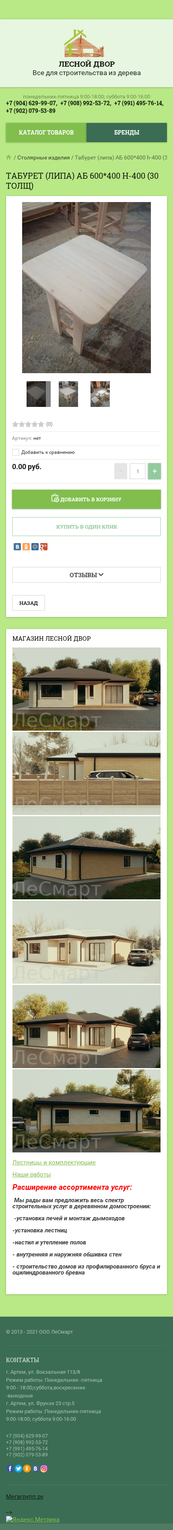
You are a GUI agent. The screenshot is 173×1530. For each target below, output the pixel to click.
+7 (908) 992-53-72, (85, 103)
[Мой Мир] (35, 546)
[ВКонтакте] (17, 546)
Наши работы (31, 1174)
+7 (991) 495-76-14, (138, 103)
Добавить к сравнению (47, 452)
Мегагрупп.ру (24, 1496)
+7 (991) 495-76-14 (27, 1449)
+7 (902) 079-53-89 (31, 110)
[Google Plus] (43, 546)
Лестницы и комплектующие (54, 1162)
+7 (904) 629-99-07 (27, 1436)
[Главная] (9, 157)
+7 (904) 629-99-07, (31, 103)
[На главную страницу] (84, 44)
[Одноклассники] (26, 546)
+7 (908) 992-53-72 (27, 1442)
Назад (28, 603)
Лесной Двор (87, 64)
